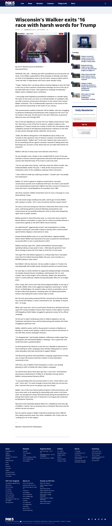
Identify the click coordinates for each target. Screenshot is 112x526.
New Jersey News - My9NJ (47, 458)
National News (9, 460)
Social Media (26, 498)
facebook (92, 519)
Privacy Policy (86, 132)
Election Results (61, 459)
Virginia (7, 453)
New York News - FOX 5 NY (46, 451)
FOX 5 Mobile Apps (28, 496)
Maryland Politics (61, 453)
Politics (60, 449)
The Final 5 (8, 489)
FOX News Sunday (10, 474)
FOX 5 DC (17, 29)
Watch (77, 449)
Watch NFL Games (45, 483)
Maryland (7, 455)
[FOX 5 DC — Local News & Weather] (10, 3)
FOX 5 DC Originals (12, 481)
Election (59, 457)
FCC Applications (27, 504)
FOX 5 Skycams (27, 453)
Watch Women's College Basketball (46, 498)
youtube (88, 519)
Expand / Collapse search (106, 3)
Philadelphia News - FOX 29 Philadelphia (47, 455)
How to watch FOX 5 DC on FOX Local (81, 457)
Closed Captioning (27, 510)
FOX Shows (78, 455)
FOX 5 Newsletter (27, 494)
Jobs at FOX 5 (26, 508)
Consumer (8, 468)
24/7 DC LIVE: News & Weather (11, 457)
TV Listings (77, 451)
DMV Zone (8, 485)
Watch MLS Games (45, 503)
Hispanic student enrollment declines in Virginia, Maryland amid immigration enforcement (88, 87)
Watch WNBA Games (45, 501)
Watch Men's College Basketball (45, 495)
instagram (98, 519)
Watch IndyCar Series (45, 492)
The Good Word (9, 497)
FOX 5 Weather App (28, 459)
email (105, 519)
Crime (7, 462)
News (7, 449)
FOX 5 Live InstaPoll (28, 483)
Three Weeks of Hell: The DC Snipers (12, 499)
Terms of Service (85, 133)
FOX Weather (26, 461)
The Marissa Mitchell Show (12, 483)
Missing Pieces (9, 502)
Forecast (25, 451)
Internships (26, 506)
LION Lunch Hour (96, 451)
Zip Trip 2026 (95, 460)
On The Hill (8, 491)
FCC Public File (27, 502)
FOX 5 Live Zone (9, 495)
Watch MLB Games (45, 488)
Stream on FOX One (47, 481)
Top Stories (8, 476)
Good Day (95, 449)
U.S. (22, 29)
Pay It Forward (96, 455)
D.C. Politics (60, 451)
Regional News (45, 449)
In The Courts (9, 493)
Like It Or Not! (9, 487)
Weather (26, 449)
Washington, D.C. (10, 451)
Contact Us (26, 490)
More (73, 3)
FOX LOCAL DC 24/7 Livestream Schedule (80, 461)
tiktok (102, 519)
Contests (25, 500)
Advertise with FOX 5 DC (29, 485)
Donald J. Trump (61, 461)
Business (7, 466)
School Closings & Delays (29, 457)
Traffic (24, 455)
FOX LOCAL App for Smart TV (30, 487)
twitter (95, 519)
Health (7, 470)
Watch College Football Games (46, 485)
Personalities (26, 492)
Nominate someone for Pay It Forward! (98, 457)
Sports (7, 464)
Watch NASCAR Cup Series (47, 490)
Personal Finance (10, 472)
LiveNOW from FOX (80, 453)
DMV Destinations (97, 453)
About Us (26, 481)
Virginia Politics (61, 455)
